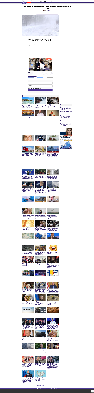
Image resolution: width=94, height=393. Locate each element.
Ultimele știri (28, 0)
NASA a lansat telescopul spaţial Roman (40, 142)
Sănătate (63, 0)
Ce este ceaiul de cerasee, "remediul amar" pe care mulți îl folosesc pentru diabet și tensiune (28, 302)
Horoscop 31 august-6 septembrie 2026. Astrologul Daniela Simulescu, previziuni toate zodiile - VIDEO (40, 327)
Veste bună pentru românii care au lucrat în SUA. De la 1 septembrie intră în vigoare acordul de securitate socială (52, 278)
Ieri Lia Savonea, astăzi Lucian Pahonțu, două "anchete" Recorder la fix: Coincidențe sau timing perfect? (27, 327)
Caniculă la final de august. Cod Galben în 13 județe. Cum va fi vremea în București (27, 228)
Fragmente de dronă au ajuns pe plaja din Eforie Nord (27, 314)
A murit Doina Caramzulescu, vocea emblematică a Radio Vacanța (27, 290)
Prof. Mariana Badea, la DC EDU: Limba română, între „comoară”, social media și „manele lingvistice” (27, 190)
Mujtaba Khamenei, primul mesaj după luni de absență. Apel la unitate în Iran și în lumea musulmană (53, 204)
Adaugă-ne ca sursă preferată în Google (42, 13)
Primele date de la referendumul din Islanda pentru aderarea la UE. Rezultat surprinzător (40, 240)
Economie (43, 0)
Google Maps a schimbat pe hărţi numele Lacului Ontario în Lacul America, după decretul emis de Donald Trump (40, 106)
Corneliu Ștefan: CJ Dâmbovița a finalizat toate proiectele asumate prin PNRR (53, 240)
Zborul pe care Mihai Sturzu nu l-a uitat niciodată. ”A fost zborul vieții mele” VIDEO (40, 364)
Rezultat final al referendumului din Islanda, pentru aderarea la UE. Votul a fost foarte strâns (40, 203)
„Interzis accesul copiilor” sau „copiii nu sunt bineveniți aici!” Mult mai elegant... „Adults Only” (40, 315)
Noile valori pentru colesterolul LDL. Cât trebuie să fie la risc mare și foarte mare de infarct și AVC (27, 204)
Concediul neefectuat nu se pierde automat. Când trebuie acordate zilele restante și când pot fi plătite (53, 106)
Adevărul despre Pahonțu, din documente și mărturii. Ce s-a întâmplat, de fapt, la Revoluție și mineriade (40, 351)
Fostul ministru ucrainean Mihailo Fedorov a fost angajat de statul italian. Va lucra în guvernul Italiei (40, 303)
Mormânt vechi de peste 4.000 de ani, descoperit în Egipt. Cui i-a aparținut (52, 315)
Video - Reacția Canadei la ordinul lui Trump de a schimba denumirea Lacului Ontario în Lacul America (27, 241)
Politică (32, 0)
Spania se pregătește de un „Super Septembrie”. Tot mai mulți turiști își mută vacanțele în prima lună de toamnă (28, 106)
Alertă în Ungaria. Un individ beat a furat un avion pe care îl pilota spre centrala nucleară (40, 338)
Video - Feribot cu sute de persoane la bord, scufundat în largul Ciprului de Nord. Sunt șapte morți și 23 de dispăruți (52, 155)
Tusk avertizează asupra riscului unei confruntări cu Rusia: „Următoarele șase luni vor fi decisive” (27, 339)
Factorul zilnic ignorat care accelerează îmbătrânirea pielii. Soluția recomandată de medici (27, 142)
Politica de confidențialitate (35, 388)
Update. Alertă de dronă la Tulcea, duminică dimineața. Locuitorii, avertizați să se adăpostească (52, 217)
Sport (41, 1)
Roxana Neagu (49, 10)
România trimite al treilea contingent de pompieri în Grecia (40, 177)
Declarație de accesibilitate (57, 388)
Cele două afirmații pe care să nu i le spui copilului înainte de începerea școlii (40, 154)
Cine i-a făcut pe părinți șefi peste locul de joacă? (40, 264)
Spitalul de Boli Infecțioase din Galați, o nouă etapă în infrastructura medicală (40, 253)
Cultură (66, 0)
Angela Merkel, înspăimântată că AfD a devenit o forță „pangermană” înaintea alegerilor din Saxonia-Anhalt (40, 229)
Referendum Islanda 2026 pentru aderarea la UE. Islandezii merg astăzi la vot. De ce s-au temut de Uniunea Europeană (40, 379)
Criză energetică (39, 0)
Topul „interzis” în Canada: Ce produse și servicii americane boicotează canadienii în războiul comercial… (43, 2)
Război (35, 0)
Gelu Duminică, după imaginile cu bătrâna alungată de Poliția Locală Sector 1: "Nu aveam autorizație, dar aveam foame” (40, 291)
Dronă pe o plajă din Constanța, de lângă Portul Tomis (40, 277)
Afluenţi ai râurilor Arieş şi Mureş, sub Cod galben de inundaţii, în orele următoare (52, 142)
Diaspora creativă (48, 0)
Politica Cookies (42, 388)
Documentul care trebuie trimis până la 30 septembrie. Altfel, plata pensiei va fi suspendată (52, 177)
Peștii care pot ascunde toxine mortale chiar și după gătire (27, 253)
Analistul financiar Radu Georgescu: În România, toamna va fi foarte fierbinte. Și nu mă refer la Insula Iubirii (40, 118)
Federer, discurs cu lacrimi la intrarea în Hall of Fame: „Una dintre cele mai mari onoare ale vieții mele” (27, 178)
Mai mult (51, 1)
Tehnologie (44, 1)
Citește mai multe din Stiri (40, 385)
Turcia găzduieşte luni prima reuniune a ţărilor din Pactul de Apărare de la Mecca (27, 154)
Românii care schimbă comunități (56, 0)
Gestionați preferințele (47, 388)
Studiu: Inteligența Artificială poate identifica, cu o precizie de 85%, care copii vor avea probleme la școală (40, 217)
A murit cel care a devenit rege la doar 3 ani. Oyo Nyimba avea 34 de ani (52, 351)
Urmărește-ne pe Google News (53, 13)
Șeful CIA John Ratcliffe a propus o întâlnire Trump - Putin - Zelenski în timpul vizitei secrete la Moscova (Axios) (28, 217)
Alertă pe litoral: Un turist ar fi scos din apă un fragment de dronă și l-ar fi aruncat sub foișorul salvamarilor (27, 365)
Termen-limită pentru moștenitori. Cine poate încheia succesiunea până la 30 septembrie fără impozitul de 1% (52, 229)
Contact (52, 388)
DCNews (24, 2)
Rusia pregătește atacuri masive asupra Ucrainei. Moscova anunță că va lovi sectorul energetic (52, 190)
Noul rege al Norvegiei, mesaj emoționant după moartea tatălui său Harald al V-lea (27, 264)
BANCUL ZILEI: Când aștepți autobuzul (52, 253)
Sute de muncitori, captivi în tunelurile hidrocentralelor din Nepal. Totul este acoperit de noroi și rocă (52, 303)
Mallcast (48, 1)
